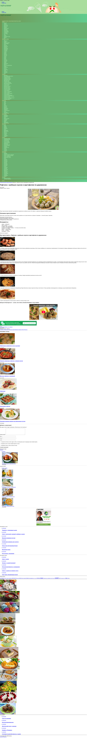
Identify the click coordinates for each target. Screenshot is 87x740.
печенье (38, 578)
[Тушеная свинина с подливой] (7, 635)
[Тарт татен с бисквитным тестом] (7, 505)
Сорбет (5, 134)
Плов (5, 70)
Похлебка (6, 30)
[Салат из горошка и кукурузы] (8, 646)
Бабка (5, 41)
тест (64, 578)
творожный (62, 578)
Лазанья (5, 60)
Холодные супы (7, 36)
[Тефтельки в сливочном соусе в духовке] (7, 343)
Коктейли (5, 112)
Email (1, 438)
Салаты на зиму (7, 96)
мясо (34, 578)
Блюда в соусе (7, 145)
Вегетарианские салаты (8, 76)
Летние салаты (7, 84)
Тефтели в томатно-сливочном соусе (9, 463)
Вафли (5, 152)
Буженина (6, 48)
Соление (5, 119)
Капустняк (6, 25)
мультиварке (31, 578)
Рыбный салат (6, 81)
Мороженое (6, 131)
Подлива (5, 71)
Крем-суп (5, 26)
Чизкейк (5, 168)
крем (22, 578)
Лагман (5, 27)
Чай (4, 102)
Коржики (5, 153)
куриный (24, 578)
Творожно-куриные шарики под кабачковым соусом (12, 421)
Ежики (5, 53)
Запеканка (6, 171)
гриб (5, 578)
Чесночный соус (7, 144)
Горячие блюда (5, 39)
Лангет (5, 61)
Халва (5, 136)
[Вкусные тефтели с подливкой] (7, 374)
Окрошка (5, 29)
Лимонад (5, 109)
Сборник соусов (7, 138)
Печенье (5, 159)
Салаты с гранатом (7, 98)
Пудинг (5, 133)
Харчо (5, 35)
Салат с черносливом (8, 93)
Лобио (5, 62)
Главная (1, 182)
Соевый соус (6, 140)
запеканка (10, 578)
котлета (20, 578)
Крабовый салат (7, 79)
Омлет (5, 66)
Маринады (6, 143)
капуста (15, 578)
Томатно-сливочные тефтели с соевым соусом (11, 360)
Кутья (5, 129)
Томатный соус (7, 142)
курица (27, 578)
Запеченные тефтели (5, 406)
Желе (5, 125)
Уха (4, 34)
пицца (47, 578)
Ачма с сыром (4, 468)
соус (60, 578)
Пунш (5, 101)
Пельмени (6, 69)
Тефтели (10, 182)
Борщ (5, 23)
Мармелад (6, 130)
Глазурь (5, 174)
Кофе (5, 103)
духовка (7, 578)
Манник (5, 170)
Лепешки (5, 164)
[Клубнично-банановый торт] (8, 702)
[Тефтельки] (8, 389)
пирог (41, 578)
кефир (18, 578)
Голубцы (5, 50)
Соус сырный (6, 141)
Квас (5, 104)
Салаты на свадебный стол (9, 97)
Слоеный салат (7, 99)
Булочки (5, 161)
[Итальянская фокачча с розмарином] (7, 486)
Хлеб (5, 158)
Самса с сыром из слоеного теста (8, 496)
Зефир (5, 126)
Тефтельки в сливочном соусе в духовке (10, 345)
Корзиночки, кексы (7, 157)
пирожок (45, 578)
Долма (5, 52)
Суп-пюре (6, 33)
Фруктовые (6, 108)
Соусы (3, 137)
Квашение (6, 122)
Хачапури (6, 167)
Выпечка (4, 151)
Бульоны (5, 24)
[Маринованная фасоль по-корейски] (8, 691)
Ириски (5, 127)
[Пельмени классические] (8, 590)
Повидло (5, 116)
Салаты (3, 74)
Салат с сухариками (8, 91)
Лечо (5, 117)
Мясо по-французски (8, 65)
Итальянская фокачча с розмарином (9, 487)
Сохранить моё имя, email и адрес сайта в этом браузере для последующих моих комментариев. (19, 441)
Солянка (5, 32)
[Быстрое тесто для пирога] (8, 680)
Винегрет (5, 75)
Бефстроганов (6, 42)
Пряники (5, 165)
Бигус (5, 44)
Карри (5, 57)
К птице (5, 149)
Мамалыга (6, 63)
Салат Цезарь (6, 94)
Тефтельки (2, 391)
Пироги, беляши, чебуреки (9, 154)
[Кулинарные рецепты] (5, 9)
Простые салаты (7, 88)
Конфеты (5, 128)
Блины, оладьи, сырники (8, 155)
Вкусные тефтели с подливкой (7, 376)
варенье (2, 578)
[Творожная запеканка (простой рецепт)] (9, 657)
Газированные (6, 110)
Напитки (4, 100)
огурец (35, 578)
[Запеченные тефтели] (8, 404)
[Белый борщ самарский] (10, 601)
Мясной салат (6, 80)
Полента (5, 72)
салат (57, 578)
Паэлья (5, 68)
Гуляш (5, 51)
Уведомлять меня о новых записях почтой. (9, 445)
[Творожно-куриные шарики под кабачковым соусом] (10, 419)
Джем (5, 121)
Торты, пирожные (7, 156)
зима (13, 578)
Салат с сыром (7, 92)
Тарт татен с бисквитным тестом (8, 506)
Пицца (5, 166)
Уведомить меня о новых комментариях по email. (10, 443)
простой (52, 578)
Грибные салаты (7, 77)
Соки (5, 111)
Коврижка (6, 175)
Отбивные (6, 67)
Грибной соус (6, 147)
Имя (1, 436)
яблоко (68, 578)
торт (66, 578)
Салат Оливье (6, 90)
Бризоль (5, 47)
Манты (5, 64)
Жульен (5, 55)
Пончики (5, 172)
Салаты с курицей (7, 82)
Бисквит (5, 162)
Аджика (5, 120)
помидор (49, 578)
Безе (5, 124)
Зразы (5, 56)
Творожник (6, 173)
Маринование (6, 118)
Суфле (5, 176)
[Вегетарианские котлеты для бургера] (7, 624)
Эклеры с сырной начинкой (7, 477)
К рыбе (5, 150)
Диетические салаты (8, 83)
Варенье (5, 114)
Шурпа (5, 37)
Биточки (5, 45)
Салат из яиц (6, 85)
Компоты (5, 107)
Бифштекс (6, 46)
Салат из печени (7, 89)
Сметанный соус (7, 139)
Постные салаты (7, 87)
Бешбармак (6, 43)
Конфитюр (6, 115)
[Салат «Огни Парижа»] (10, 612)
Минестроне (6, 28)
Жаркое (5, 54)
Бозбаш (5, 22)
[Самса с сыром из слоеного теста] (7, 495)
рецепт (54, 578)
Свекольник (6, 31)
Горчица (5, 146)
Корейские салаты (7, 78)
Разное (3, 177)
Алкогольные (6, 113)
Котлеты (5, 59)
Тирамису (6, 135)
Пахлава (5, 163)
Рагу (5, 73)
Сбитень (5, 105)
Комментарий (3, 434)
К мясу (5, 148)
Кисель (5, 106)
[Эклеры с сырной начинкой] (7, 476)
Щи (4, 38)
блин (0, 578)
